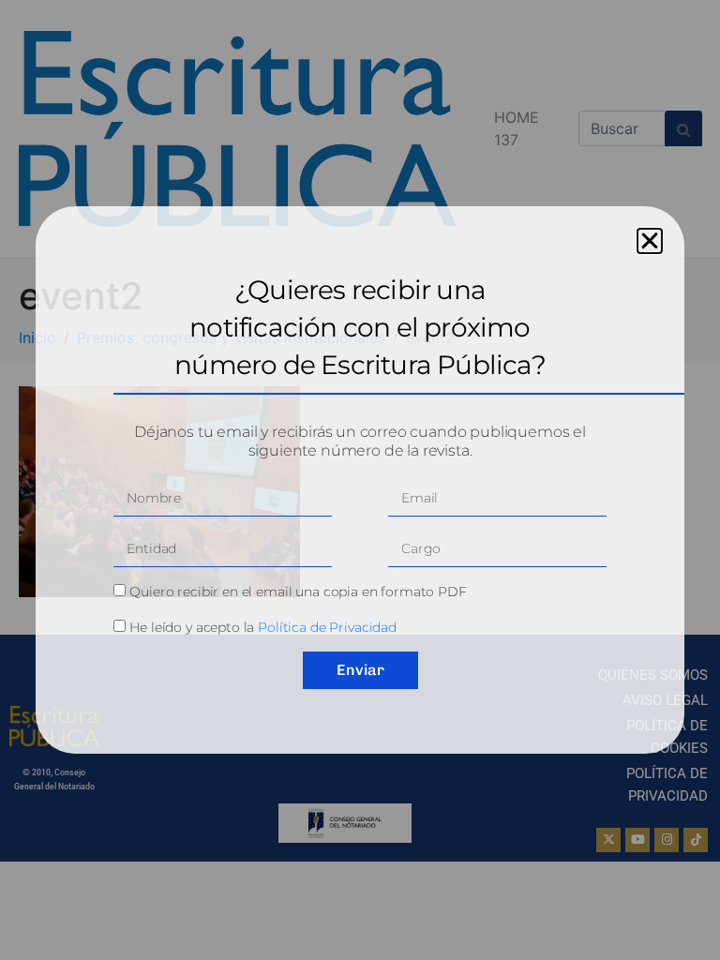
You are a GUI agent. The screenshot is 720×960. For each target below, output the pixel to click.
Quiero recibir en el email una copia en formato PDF (297, 591)
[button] (649, 241)
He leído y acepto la (263, 627)
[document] (360, 480)
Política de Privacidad (327, 627)
